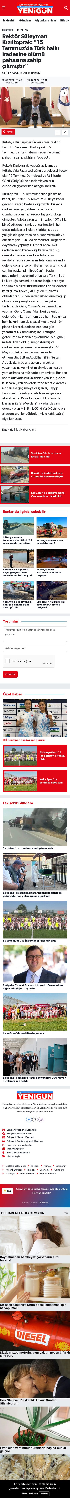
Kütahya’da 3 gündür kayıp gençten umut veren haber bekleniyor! (17, 573)
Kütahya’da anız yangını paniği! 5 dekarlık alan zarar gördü (17, 605)
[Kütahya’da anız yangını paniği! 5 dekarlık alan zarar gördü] (18, 590)
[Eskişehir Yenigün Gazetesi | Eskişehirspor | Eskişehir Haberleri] (35, 8)
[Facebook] (29, 1119)
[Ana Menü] (3, 8)
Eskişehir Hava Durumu (19, 1133)
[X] (35, 1119)
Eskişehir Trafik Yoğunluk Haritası (25, 1141)
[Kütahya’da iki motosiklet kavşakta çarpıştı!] (52, 558)
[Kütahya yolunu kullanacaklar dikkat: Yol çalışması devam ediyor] (18, 526)
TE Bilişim (43, 1202)
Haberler (7, 30)
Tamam (44, 1494)
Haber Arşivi (13, 1156)
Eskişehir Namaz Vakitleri (20, 1137)
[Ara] (66, 8)
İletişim (35, 1166)
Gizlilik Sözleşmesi (16, 1166)
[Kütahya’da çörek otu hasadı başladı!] (52, 527)
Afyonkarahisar (45, 20)
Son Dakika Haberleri (18, 1152)
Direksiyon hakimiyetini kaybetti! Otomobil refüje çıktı (51, 605)
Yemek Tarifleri (48, 1173)
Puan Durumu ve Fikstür (19, 1145)
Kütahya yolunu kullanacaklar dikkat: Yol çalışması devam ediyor (17, 540)
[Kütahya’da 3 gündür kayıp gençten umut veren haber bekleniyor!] (18, 558)
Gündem (25, 20)
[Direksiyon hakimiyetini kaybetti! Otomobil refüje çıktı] (52, 590)
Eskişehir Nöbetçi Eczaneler (22, 1130)
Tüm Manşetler (15, 1148)
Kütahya (22, 30)
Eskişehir (9, 20)
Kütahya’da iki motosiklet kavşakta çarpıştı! (49, 573)
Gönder (10, 674)
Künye (47, 1166)
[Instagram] (41, 1119)
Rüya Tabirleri (27, 1173)
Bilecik (64, 20)
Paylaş (10, 131)
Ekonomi (44, 1170)
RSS (9, 1191)
